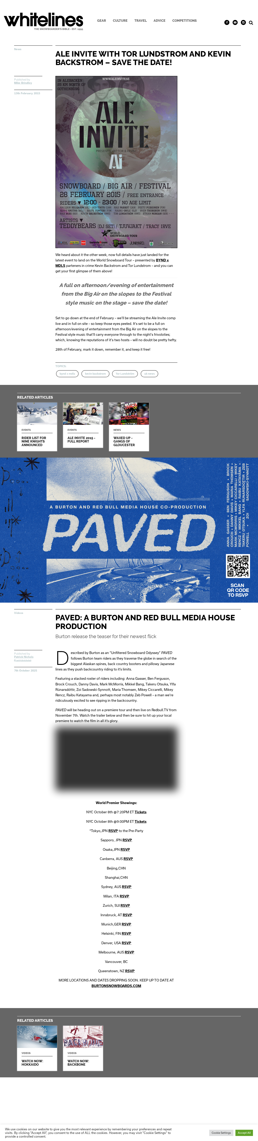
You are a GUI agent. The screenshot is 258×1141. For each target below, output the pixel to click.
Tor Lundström (125, 373)
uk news (149, 373)
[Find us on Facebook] (226, 22)
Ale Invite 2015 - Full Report (83, 425)
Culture (120, 21)
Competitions (184, 21)
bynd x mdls (67, 373)
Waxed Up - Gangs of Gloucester (129, 427)
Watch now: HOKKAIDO (37, 1048)
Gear (101, 21)
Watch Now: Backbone (83, 1048)
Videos (18, 613)
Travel (140, 21)
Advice (159, 21)
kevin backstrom (95, 373)
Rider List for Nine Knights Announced (37, 427)
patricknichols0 (23, 660)
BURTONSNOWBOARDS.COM (116, 986)
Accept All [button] (244, 1132)
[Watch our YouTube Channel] (235, 22)
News (17, 49)
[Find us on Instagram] (243, 22)
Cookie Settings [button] (221, 1132)
